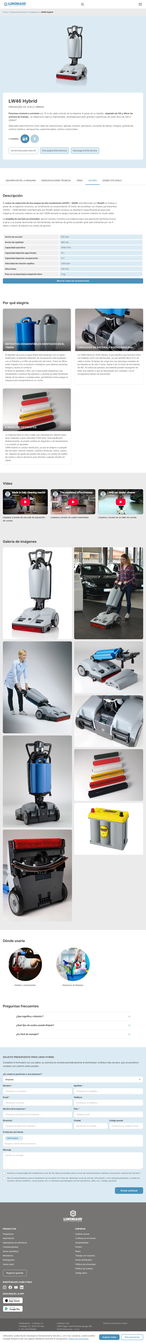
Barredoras (8, 1255)
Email (6, 1097)
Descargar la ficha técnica (85, 150)
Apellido (78, 1085)
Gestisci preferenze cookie (115, 1323)
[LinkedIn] (21, 1287)
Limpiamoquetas (10, 1247)
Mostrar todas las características (73, 281)
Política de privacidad (78, 1338)
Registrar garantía (14, 1273)
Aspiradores (8, 1238)
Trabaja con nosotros (85, 1255)
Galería (92, 180)
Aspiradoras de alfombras (15, 1242)
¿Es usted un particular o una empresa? (23, 1074)
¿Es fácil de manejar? (27, 1034)
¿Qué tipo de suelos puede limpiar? (35, 1025)
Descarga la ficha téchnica (54, 150)
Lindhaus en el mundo (85, 1238)
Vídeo (80, 180)
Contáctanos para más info (23, 150)
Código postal (116, 1120)
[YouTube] (16, 1287)
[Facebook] (10, 1287)
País (76, 1109)
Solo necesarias (132, 1337)
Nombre (7, 1085)
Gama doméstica (11, 1251)
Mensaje (7, 1150)
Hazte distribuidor (83, 1260)
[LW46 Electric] (34, 139)
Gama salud (8, 1264)
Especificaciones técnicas (56, 180)
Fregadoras (34, 12)
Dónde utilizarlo (112, 180)
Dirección (7, 1120)
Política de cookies (84, 1268)
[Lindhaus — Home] (15, 4)
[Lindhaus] (73, 1216)
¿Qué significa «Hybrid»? (29, 1016)
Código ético (81, 1273)
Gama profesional (18, 12)
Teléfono (78, 1097)
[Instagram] (4, 1287)
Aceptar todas (109, 1337)
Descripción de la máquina (21, 180)
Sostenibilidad (81, 1242)
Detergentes (8, 1260)
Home (5, 12)
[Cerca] (82, 4)
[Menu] (140, 4)
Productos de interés (13, 1132)
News (78, 1251)
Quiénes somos (82, 1234)
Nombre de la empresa (14, 1109)
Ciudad (77, 1120)
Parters (78, 1247)
